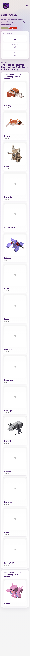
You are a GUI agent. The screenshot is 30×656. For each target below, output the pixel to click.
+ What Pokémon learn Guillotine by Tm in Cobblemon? (12, 575)
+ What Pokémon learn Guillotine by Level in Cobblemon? (12, 77)
